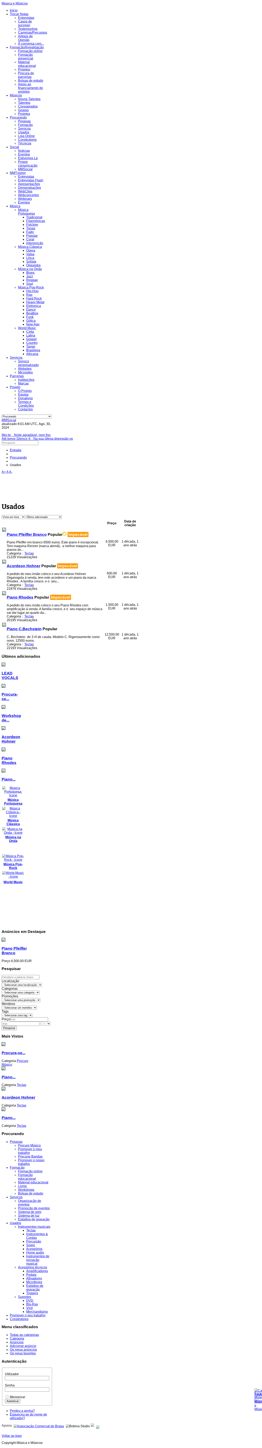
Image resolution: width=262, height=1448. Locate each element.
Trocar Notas (19, 14)
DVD (29, 1300)
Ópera (30, 250)
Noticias (24, 150)
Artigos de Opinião (25, 38)
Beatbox (32, 313)
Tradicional (34, 217)
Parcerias (17, 376)
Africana (32, 354)
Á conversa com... (31, 43)
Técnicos (24, 143)
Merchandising (37, 1311)
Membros (8, 1004)
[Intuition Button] (98, 1425)
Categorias (10, 988)
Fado (30, 232)
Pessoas (24, 121)
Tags (5, 1011)
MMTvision (18, 173)
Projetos (24, 69)
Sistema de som (29, 1212)
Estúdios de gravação (34, 1219)
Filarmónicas (35, 221)
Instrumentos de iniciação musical (37, 1259)
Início (14, 10)
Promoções (10, 996)
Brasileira (33, 350)
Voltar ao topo (12, 1436)
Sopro (30, 1245)
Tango (30, 346)
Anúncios (17, 1342)
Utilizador (12, 1374)
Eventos (24, 154)
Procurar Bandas (30, 1156)
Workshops (26, 1189)
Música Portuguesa (26, 211)
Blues (30, 272)
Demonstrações (29, 187)
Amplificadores (37, 1271)
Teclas (31, 1230)
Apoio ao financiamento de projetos (30, 87)
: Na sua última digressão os (37, 438)
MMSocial (25, 169)
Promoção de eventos (34, 1208)
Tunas (30, 228)
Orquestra (33, 265)
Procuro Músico (29, 1145)
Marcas (23, 383)
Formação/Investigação (27, 47)
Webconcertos (28, 195)
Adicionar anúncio (23, 1346)
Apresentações (29, 184)
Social (14, 147)
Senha (10, 1385)
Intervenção (34, 243)
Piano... (9, 779)
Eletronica (33, 306)
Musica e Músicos (15, 3)
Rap (29, 295)
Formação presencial (25, 56)
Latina (30, 335)
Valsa (30, 254)
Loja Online (26, 136)
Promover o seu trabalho (27, 1315)
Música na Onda (30, 269)
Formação (25, 125)
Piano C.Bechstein (24, 629)
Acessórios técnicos (32, 1267)
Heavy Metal (35, 302)
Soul (29, 283)
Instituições (26, 379)
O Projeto (25, 391)
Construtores (27, 139)
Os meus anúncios (23, 1349)
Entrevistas (26, 17)
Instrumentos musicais (34, 1226)
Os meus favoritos (23, 1353)
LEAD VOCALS (10, 675)
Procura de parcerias (26, 75)
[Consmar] (39, 1425)
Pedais (31, 1274)
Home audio (35, 1252)
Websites (25, 368)
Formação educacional (27, 1176)
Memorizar (17, 1397)
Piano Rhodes (20, 597)
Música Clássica (30, 247)
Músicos (16, 95)
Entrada (15, 450)
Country (32, 343)
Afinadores (34, 1278)
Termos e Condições (26, 403)
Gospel (31, 339)
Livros (22, 1186)
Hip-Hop (32, 291)
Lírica (30, 258)
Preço (6, 1019)
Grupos (23, 110)
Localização (10, 981)
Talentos (24, 102)
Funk (30, 317)
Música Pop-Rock (31, 287)
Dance (31, 309)
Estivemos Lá (28, 158)
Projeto (15, 387)
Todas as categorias (24, 1335)
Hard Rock (34, 298)
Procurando (18, 117)
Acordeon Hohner (23, 566)
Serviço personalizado (28, 363)
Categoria (17, 1338)
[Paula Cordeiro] (92, 1425)
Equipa (23, 394)
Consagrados (28, 106)
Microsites (25, 372)
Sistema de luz (29, 1215)
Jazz (29, 276)
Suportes (24, 1297)
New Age (33, 324)
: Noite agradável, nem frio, (26, 435)
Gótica (31, 320)
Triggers (32, 1293)
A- (10, 472)
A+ (4, 472)
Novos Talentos (29, 99)
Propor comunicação (27, 163)
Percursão (33, 1241)
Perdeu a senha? (22, 1410)
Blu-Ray (32, 1304)
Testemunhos (27, 29)
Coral (30, 239)
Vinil (29, 1308)
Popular (32, 235)
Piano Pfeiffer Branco (27, 534)
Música (15, 206)
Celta (30, 331)
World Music (27, 328)
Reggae (32, 280)
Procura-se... (13, 1053)
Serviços (24, 128)
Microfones (34, 1282)
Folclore (32, 224)
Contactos (25, 409)
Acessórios (34, 1249)
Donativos (25, 398)
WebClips (25, 191)
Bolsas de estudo (30, 80)
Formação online (30, 51)
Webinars (25, 198)
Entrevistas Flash (30, 180)
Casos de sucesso (25, 23)
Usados (23, 132)
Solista (31, 261)
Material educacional (27, 64)
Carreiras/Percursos (32, 32)
